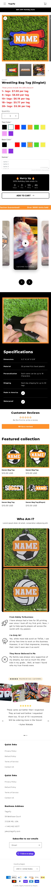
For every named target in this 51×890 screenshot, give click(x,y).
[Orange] (30, 127)
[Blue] (23, 127)
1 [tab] (24, 735)
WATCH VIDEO (42, 609)
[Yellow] (43, 127)
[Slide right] (48, 70)
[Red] (17, 127)
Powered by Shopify (31, 885)
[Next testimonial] (29, 282)
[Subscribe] (39, 845)
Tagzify (21, 885)
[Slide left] (2, 70)
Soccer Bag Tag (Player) (35, 502)
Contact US (9, 767)
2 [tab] (25, 735)
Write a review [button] (25, 426)
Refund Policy (10, 756)
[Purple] (11, 133)
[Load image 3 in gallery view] (39, 70)
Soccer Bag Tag (8, 470)
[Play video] (25, 243)
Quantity (6, 111)
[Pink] (4, 133)
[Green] (36, 127)
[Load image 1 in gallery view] (12, 70)
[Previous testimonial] (22, 282)
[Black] (4, 127)
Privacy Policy (10, 751)
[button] (4, 3)
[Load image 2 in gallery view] (25, 70)
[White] (11, 127)
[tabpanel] (25, 716)
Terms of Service (12, 762)
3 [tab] (26, 735)
